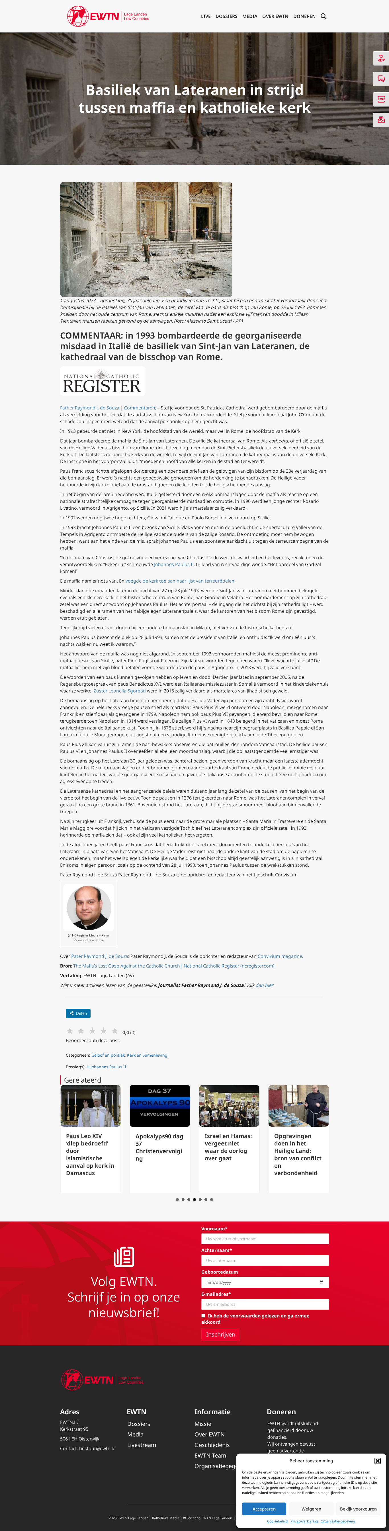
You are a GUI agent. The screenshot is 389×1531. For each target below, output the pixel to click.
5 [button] (200, 1199)
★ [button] (70, 1030)
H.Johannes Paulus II (106, 1066)
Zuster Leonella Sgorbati (120, 691)
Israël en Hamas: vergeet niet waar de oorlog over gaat (228, 1147)
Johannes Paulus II (174, 564)
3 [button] (188, 1199)
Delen (81, 1013)
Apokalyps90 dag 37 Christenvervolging (159, 1147)
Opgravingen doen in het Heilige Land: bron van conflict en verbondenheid (298, 1154)
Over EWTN (275, 16)
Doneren (304, 16)
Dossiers (227, 16)
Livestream (141, 1445)
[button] (377, 1461)
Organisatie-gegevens (338, 1521)
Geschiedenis (212, 1445)
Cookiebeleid (277, 1521)
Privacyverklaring (304, 1521)
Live (206, 16)
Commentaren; (140, 408)
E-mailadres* (216, 1294)
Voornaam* (214, 1228)
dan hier (264, 985)
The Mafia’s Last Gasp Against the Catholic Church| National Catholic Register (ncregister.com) (174, 966)
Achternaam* (216, 1250)
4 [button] (194, 1199)
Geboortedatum (219, 1272)
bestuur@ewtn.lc (97, 1448)
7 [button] (211, 1199)
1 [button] (177, 1199)
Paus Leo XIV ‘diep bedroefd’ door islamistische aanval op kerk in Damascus (90, 1154)
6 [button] (205, 1199)
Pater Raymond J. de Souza (99, 956)
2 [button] (183, 1199)
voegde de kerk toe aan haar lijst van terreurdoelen (180, 581)
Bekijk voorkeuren (358, 1509)
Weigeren (311, 1509)
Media (249, 16)
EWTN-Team (210, 1455)
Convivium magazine (280, 956)
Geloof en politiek (108, 1055)
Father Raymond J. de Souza (89, 408)
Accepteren (264, 1509)
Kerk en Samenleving (147, 1055)
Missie (203, 1424)
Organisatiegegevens (223, 1466)
